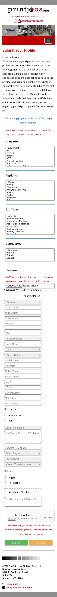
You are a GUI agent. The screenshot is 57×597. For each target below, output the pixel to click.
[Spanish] (30, 258)
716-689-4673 (12, 584)
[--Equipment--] (30, 148)
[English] (30, 252)
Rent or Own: (11, 409)
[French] (30, 255)
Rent (10, 420)
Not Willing (13, 482)
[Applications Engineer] (30, 221)
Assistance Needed (18, 492)
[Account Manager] (30, 218)
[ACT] (30, 158)
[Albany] (30, 184)
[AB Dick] (30, 153)
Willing (11, 477)
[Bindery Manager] (30, 229)
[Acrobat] (30, 156)
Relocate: (9, 471)
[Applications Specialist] (30, 224)
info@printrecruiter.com (19, 587)
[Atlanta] (30, 192)
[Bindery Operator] (30, 231)
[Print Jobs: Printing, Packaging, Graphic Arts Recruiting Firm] (28, 9)
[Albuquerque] (30, 187)
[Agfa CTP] (30, 163)
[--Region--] (30, 182)
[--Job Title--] (30, 216)
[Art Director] (30, 226)
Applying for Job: (32, 295)
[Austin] (30, 195)
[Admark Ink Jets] (30, 161)
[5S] (30, 150)
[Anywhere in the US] (30, 190)
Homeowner (14, 415)
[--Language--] (30, 250)
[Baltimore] (30, 197)
